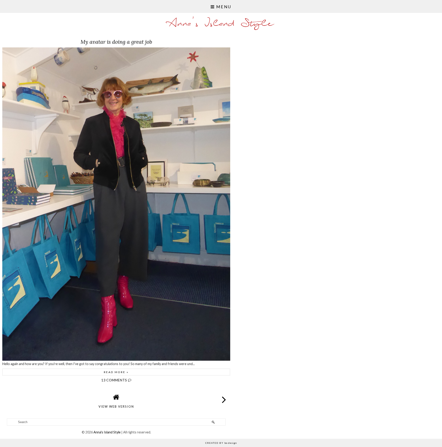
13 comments (114, 380)
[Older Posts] (224, 396)
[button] (221, 6)
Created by (221, 442)
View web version (116, 406)
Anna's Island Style (221, 23)
